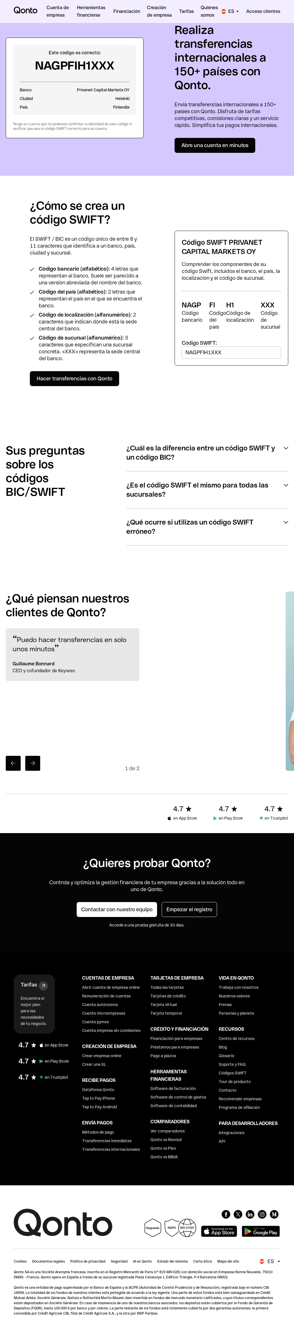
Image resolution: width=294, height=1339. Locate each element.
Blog (223, 1047)
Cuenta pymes (95, 1022)
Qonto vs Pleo (163, 1148)
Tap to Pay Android (99, 1107)
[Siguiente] (32, 763)
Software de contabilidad (173, 1105)
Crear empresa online (101, 1055)
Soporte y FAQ (232, 1064)
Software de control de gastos (178, 1097)
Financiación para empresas (176, 1038)
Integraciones (231, 1132)
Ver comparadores (167, 1131)
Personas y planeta (236, 1013)
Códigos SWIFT (233, 1073)
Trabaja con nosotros (238, 987)
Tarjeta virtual (163, 1004)
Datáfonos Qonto (98, 1089)
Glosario (226, 1055)
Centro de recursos (236, 1038)
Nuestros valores (234, 996)
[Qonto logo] (25, 10)
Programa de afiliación (239, 1107)
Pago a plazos (163, 1055)
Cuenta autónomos (100, 1004)
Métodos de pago (98, 1132)
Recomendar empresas (240, 1099)
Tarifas (29, 985)
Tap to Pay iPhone (98, 1098)
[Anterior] (13, 763)
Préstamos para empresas (174, 1047)
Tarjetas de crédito (168, 996)
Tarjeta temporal (166, 1013)
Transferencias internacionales (111, 1149)
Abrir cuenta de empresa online (111, 987)
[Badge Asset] (226, 1214)
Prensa (225, 1004)
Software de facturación (173, 1088)
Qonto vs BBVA (164, 1157)
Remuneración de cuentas (106, 996)
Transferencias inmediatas (106, 1140)
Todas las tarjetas (167, 987)
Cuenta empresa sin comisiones (111, 1030)
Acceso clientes (263, 11)
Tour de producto (235, 1081)
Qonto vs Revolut (166, 1139)
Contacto (228, 1090)
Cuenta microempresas (103, 1013)
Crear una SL (94, 1064)
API (222, 1141)
